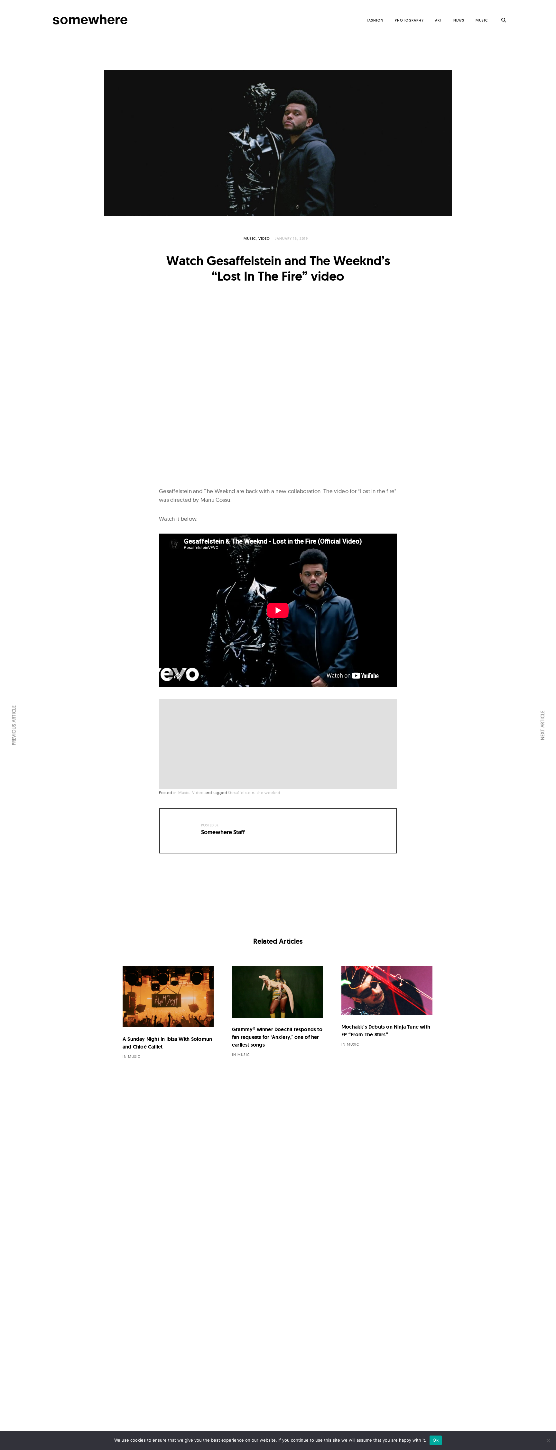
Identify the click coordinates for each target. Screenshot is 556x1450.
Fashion (375, 20)
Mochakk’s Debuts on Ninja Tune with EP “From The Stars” (385, 1030)
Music (482, 20)
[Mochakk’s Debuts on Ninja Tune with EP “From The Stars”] (386, 990)
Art (438, 20)
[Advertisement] (280, 744)
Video (264, 238)
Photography (409, 20)
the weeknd (268, 792)
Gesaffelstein (241, 792)
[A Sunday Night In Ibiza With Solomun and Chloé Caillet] (168, 996)
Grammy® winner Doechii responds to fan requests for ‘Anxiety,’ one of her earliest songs (277, 1037)
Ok (436, 1440)
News (458, 20)
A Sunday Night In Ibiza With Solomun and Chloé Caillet (167, 1043)
